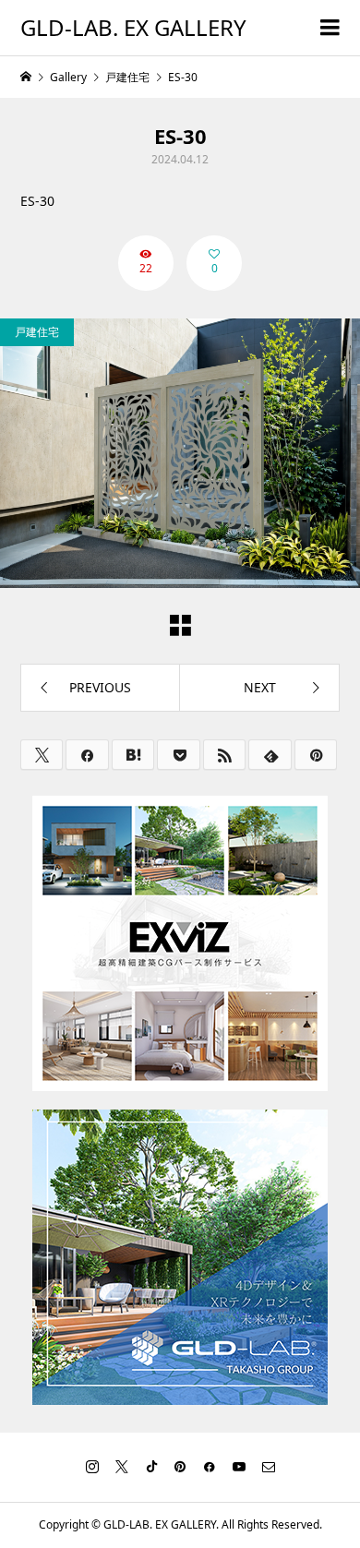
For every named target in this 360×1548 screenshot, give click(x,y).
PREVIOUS (100, 687)
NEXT (260, 687)
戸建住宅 (37, 332)
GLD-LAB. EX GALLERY (133, 27)
